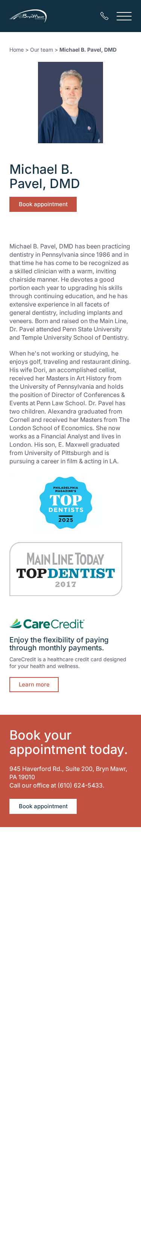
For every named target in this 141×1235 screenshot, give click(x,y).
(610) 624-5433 (80, 785)
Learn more (34, 684)
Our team (41, 49)
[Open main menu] (124, 16)
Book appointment (43, 204)
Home (16, 49)
